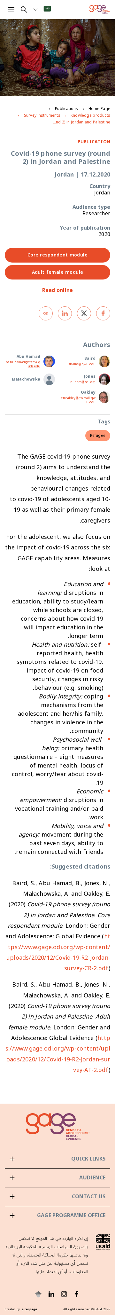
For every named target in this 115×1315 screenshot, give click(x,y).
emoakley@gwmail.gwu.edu (78, 400)
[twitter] (84, 313)
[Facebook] (76, 1294)
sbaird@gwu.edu (82, 364)
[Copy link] (46, 313)
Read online (57, 290)
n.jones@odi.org (83, 382)
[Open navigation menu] (11, 9)
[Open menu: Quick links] (57, 1158)
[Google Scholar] (38, 1294)
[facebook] (103, 313)
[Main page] (99, 9)
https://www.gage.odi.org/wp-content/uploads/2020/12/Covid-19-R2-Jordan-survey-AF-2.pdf (57, 1054)
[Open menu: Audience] (57, 1177)
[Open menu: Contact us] (57, 1196)
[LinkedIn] (51, 1294)
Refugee (97, 436)
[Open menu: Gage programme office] (57, 1215)
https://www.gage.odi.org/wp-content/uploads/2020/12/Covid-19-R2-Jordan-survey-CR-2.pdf (58, 952)
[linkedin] (65, 313)
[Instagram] (63, 1294)
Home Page (99, 109)
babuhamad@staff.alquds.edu (23, 364)
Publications (66, 109)
